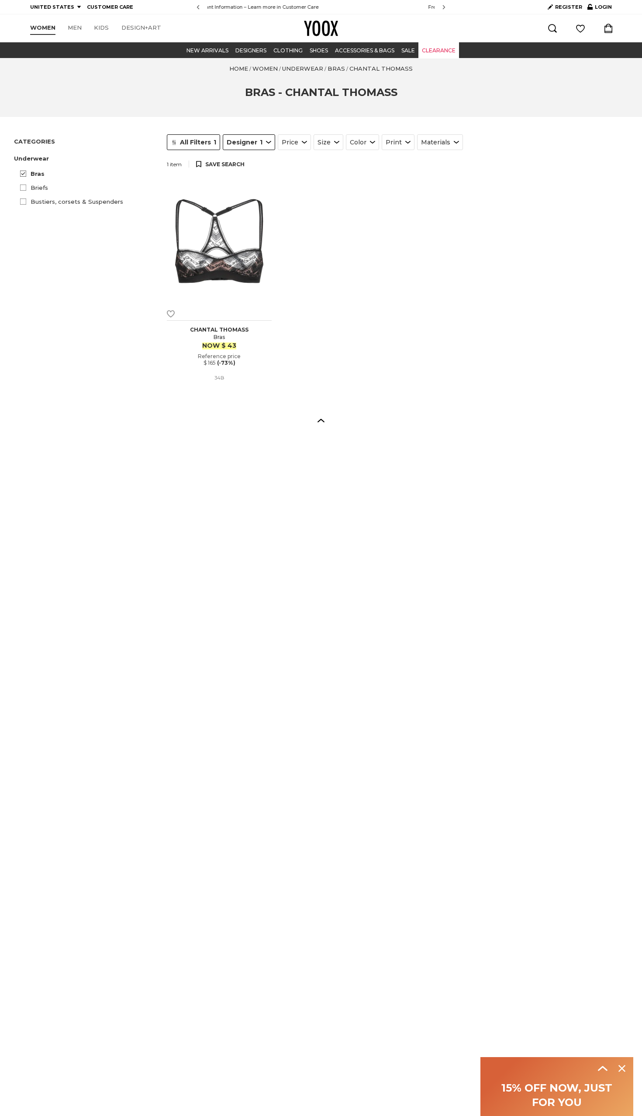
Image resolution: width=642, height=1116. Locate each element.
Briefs (39, 187)
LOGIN (599, 9)
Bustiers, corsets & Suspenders (77, 201)
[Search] (552, 28)
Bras (38, 173)
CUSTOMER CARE (110, 7)
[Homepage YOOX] (321, 28)
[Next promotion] (444, 7)
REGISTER (568, 7)
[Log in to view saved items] (580, 28)
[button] (85, 158)
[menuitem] (42, 28)
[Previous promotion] (198, 7)
